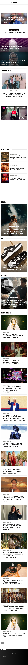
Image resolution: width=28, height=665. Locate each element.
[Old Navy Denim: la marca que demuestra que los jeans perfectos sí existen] (14, 81)
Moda (14, 262)
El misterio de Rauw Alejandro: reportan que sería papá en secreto (13, 362)
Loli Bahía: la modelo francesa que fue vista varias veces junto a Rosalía (12, 526)
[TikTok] (15, 654)
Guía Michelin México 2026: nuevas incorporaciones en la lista (18, 157)
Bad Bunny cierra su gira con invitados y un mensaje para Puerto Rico (14, 231)
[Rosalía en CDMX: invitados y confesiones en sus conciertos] (14, 322)
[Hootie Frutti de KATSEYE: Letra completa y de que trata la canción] (14, 595)
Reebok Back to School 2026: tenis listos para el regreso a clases (14, 268)
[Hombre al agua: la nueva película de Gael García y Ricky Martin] (14, 59)
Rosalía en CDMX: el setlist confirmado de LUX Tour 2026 (14, 635)
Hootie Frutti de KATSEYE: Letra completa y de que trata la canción (13, 608)
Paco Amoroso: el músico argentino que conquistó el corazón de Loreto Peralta (13, 498)
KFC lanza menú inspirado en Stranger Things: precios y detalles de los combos (17, 179)
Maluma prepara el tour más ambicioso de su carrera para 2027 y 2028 (13, 582)
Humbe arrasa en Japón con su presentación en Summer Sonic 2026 (12, 444)
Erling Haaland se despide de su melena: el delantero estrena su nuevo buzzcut (14, 19)
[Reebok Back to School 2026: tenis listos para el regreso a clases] (14, 256)
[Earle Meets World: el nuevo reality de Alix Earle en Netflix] (14, 458)
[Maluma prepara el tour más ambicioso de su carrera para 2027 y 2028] (14, 569)
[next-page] (15, 99)
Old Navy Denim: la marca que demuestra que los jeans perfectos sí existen (14, 94)
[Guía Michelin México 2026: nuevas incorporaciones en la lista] (5, 157)
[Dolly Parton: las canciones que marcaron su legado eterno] (14, 45)
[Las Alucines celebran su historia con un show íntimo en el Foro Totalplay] (14, 375)
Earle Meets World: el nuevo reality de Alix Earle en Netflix (12, 471)
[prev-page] (13, 99)
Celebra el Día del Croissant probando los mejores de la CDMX (17, 168)
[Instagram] (13, 654)
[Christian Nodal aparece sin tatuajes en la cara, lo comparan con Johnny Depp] (14, 293)
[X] (18, 654)
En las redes (14, 297)
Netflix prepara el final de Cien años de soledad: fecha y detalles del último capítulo (13, 554)
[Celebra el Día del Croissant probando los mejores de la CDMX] (5, 167)
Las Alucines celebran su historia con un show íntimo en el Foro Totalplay (13, 389)
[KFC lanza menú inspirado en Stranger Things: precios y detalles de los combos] (5, 178)
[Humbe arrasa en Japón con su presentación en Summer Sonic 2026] (14, 431)
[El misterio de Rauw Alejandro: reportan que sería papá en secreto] (14, 349)
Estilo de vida (14, 90)
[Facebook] (10, 654)
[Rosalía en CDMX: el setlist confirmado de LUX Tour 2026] (14, 622)
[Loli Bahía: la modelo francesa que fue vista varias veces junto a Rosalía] (14, 512)
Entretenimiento (14, 15)
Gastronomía (13, 154)
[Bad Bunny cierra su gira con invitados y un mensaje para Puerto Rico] (14, 220)
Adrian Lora (7, 22)
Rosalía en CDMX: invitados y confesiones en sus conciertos (13, 335)
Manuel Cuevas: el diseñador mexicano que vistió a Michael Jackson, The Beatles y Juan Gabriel (14, 417)
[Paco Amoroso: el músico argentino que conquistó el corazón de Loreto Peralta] (14, 484)
